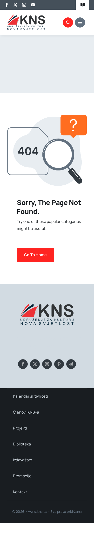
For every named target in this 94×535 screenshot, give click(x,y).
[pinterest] (59, 364)
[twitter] (15, 5)
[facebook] (7, 5)
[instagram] (24, 5)
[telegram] (71, 364)
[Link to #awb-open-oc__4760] (80, 22)
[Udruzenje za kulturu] (26, 16)
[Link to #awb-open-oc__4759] (68, 22)
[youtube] (33, 5)
